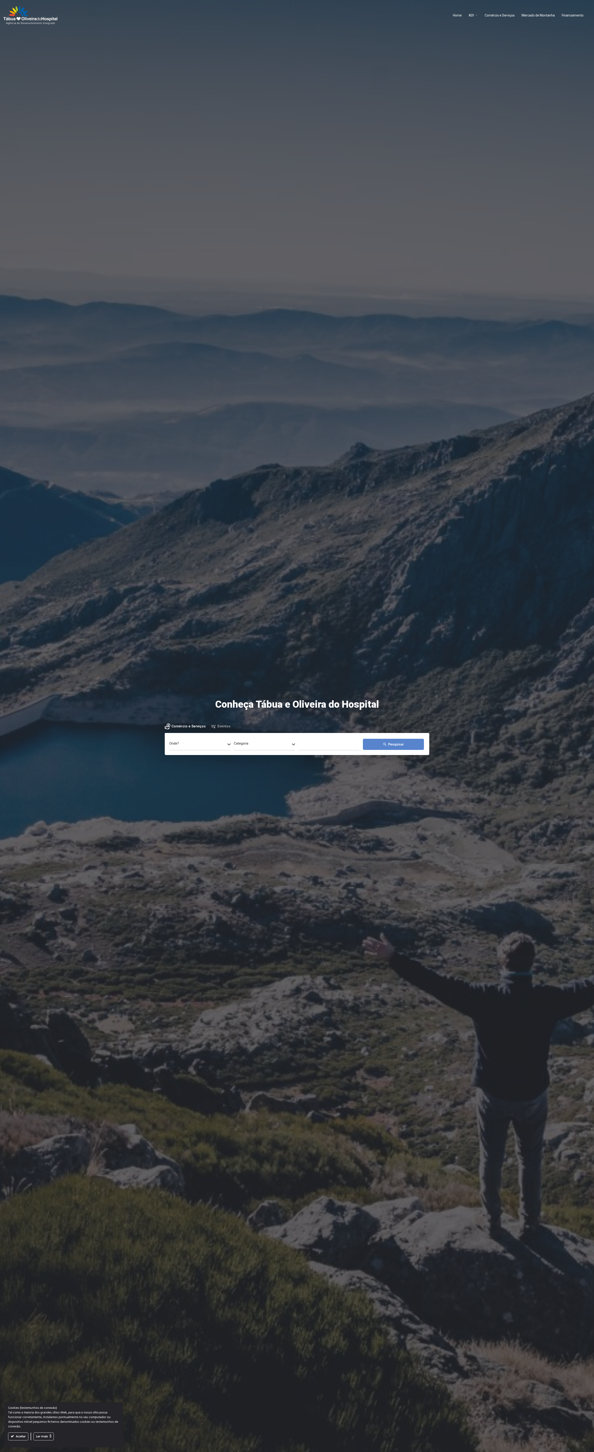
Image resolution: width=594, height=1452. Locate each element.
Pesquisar (393, 744)
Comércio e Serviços (500, 15)
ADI (471, 15)
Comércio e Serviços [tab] (188, 726)
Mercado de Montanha (538, 15)
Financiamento (573, 15)
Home (457, 15)
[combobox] (199, 744)
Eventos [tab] (223, 726)
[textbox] (199, 744)
